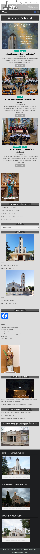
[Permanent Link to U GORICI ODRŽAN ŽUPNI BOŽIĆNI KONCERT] (20, 131)
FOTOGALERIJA (16, 147)
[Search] (38, 12)
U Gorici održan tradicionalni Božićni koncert (20, 100)
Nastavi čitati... (20, 66)
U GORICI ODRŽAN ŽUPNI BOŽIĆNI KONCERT (20, 150)
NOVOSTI (16, 51)
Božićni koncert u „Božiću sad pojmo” (20, 54)
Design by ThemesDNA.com (20, 552)
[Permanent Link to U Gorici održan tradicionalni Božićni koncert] (20, 81)
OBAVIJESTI (23, 51)
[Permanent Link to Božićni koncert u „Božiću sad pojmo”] (20, 36)
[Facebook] (35, 12)
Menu (5, 12)
